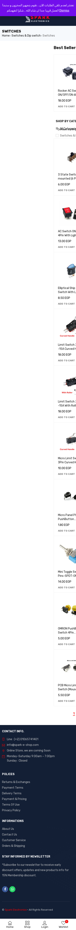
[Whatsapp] (12, 889)
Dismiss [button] (64, 10)
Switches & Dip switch (26, 35)
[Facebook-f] (5, 889)
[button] (66, 106)
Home (6, 35)
